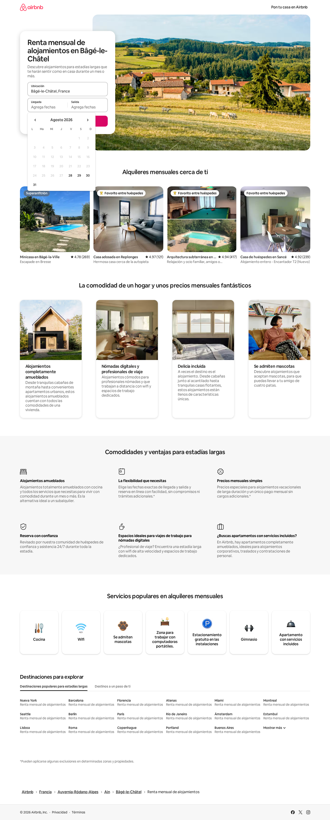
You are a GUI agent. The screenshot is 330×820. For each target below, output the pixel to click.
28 (70, 175)
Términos (78, 812)
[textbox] (47, 107)
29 (79, 175)
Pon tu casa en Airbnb (289, 7)
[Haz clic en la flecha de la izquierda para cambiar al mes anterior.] (35, 120)
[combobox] (67, 91)
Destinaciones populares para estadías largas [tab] (54, 686)
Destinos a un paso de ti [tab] (112, 686)
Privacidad (59, 812)
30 (88, 175)
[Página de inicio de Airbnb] (31, 7)
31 (34, 185)
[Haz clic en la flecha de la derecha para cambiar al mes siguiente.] (87, 120)
